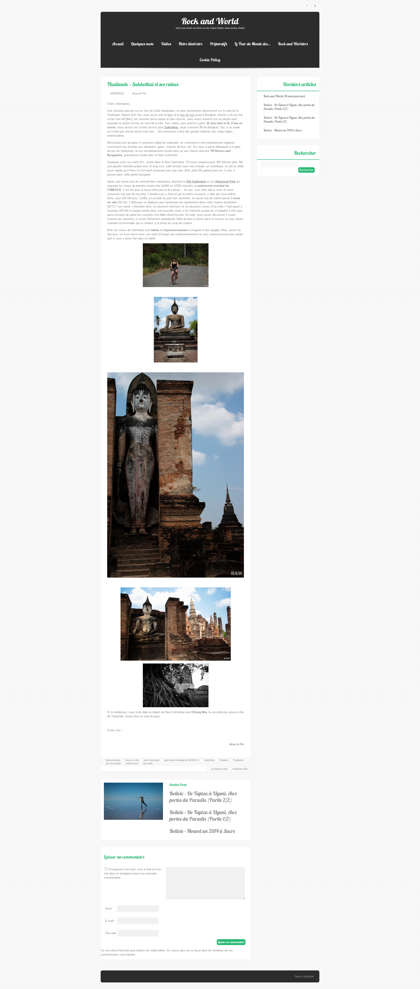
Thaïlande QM (239, 769)
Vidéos (166, 43)
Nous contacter (304, 976)
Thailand (223, 760)
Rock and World (210, 21)
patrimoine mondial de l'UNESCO (181, 760)
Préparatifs (218, 43)
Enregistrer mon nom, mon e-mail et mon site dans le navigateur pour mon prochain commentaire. (132, 873)
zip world (147, 763)
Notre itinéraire (191, 43)
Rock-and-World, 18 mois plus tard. (285, 96)
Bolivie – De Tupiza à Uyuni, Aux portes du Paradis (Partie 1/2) (203, 815)
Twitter (315, 6)
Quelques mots (142, 43)
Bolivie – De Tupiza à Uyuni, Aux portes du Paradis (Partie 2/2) (203, 796)
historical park (113, 760)
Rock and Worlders (293, 43)
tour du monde (113, 763)
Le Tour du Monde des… (253, 43)
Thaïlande (238, 760)
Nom (108, 908)
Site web (110, 933)
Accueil (118, 43)
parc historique (151, 760)
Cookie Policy (210, 59)
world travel (132, 763)
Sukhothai (209, 760)
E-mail (109, 921)
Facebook (307, 6)
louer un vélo (132, 760)
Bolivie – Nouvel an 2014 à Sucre (202, 831)
